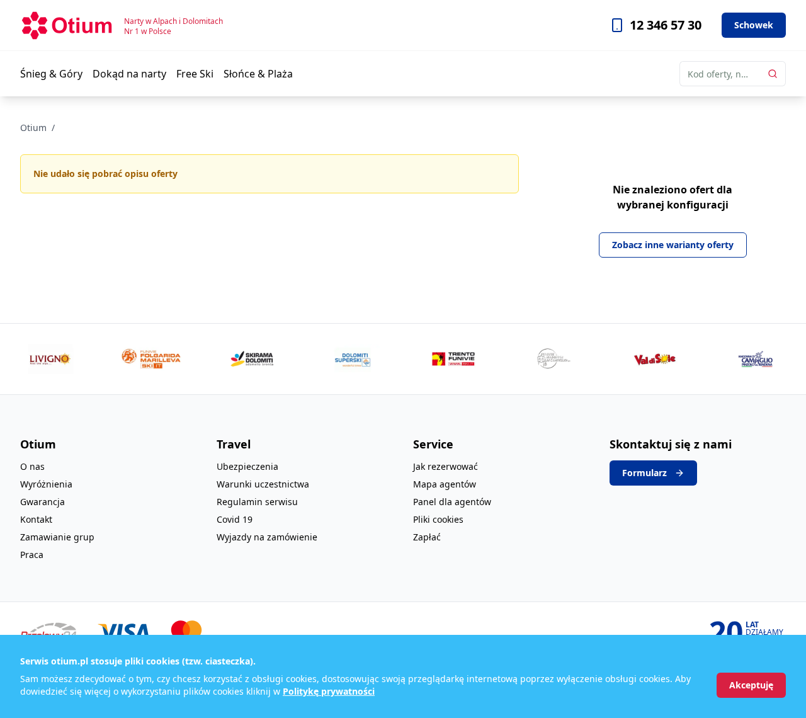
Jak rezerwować (445, 466)
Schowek (753, 25)
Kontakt (36, 519)
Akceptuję (751, 685)
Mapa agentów (444, 484)
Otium (33, 128)
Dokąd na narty (129, 74)
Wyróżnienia (46, 484)
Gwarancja (42, 502)
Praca (31, 555)
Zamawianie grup (57, 537)
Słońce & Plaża (258, 74)
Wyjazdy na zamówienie (267, 537)
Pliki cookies (438, 519)
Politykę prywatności (329, 691)
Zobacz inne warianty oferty (673, 245)
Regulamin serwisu (257, 502)
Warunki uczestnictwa (263, 484)
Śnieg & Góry (51, 74)
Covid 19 (235, 519)
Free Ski (194, 74)
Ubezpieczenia (247, 466)
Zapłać (427, 537)
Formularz (644, 473)
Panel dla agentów (452, 502)
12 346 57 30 (665, 24)
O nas (32, 466)
